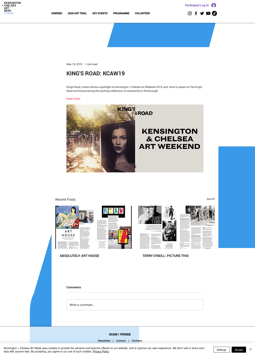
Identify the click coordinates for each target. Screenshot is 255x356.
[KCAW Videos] (208, 13)
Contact (121, 340)
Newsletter (104, 340)
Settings (221, 350)
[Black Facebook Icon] (195, 13)
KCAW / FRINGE (120, 334)
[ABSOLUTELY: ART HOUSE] (93, 227)
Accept (239, 350)
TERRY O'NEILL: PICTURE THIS (166, 255)
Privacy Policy (101, 351)
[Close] (250, 349)
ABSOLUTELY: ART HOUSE (79, 255)
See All (211, 199)
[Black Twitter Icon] (202, 13)
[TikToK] (214, 13)
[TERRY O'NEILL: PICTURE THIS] (176, 227)
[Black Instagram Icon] (189, 13)
